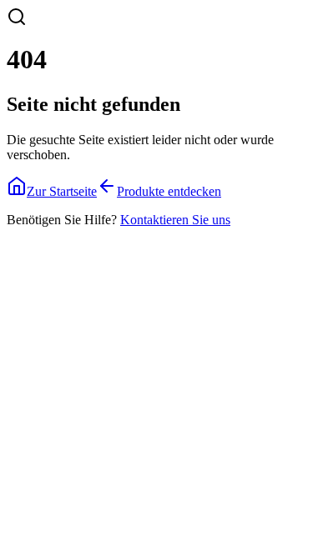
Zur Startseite (62, 191)
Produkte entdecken (169, 191)
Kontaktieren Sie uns (175, 220)
